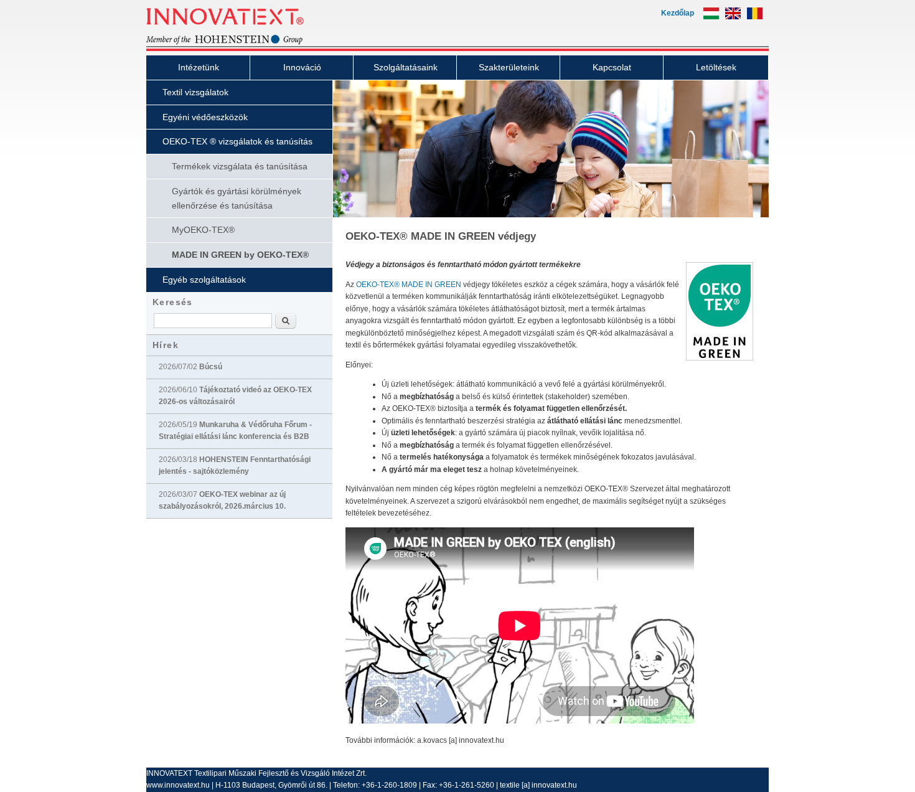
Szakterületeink (509, 67)
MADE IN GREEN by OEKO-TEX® (240, 255)
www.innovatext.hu (178, 785)
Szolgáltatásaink (405, 67)
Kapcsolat (612, 67)
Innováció (302, 67)
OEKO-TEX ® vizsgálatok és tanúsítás (237, 141)
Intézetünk (198, 67)
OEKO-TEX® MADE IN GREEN (408, 284)
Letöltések (716, 67)
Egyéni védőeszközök (205, 117)
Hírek (165, 345)
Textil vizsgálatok (195, 92)
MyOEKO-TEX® (203, 230)
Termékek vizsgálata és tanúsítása (239, 166)
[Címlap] (245, 43)
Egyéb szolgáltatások (204, 280)
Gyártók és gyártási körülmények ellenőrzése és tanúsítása (236, 198)
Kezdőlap (677, 13)
